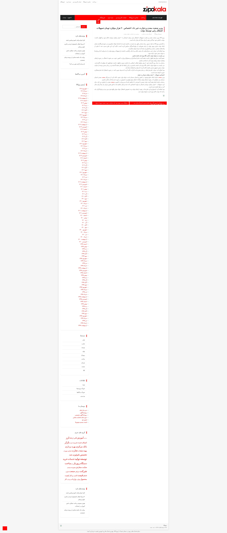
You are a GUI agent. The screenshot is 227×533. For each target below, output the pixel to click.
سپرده (73, 467)
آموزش (80, 438)
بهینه (85, 451)
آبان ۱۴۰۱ (84, 196)
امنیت (71, 443)
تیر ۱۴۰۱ (84, 206)
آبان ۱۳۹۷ (84, 311)
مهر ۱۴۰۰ (84, 227)
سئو (72, 463)
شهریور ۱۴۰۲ (83, 172)
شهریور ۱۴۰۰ (83, 229)
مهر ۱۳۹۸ (84, 284)
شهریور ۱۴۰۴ (83, 115)
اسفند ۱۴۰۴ (83, 100)
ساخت (83, 359)
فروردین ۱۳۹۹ (83, 270)
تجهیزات (65, 451)
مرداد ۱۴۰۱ (84, 203)
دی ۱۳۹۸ (84, 277)
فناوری (67, 471)
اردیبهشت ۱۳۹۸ (82, 296)
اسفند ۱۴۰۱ (83, 186)
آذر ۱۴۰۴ (84, 107)
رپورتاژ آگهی (83, 412)
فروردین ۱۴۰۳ (83, 155)
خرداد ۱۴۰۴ (84, 122)
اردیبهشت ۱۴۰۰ (82, 239)
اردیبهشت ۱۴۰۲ (82, 182)
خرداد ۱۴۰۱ (84, 208)
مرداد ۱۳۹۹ (84, 261)
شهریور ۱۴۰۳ (83, 143)
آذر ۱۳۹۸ (84, 280)
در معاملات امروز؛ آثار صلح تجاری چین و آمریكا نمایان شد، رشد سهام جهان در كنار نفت (149, 103)
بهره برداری (70, 446)
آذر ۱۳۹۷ (84, 308)
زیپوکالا (156, 34)
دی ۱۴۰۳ (84, 134)
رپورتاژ (83, 355)
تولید (128, 34)
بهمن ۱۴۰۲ (84, 160)
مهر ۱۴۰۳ (84, 141)
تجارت (143, 34)
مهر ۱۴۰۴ (84, 112)
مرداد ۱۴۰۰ (84, 232)
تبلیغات (80, 451)
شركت (83, 471)
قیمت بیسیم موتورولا (81, 422)
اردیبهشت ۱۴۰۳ (82, 153)
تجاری (69, 451)
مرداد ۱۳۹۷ (84, 318)
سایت (84, 467)
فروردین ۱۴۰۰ (83, 241)
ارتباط (71, 438)
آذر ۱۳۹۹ (84, 251)
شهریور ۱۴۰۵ (83, 88)
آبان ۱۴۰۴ (84, 110)
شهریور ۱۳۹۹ (83, 258)
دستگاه (83, 463)
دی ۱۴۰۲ (84, 162)
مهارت (78, 479)
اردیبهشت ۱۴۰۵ (82, 98)
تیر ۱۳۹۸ (84, 292)
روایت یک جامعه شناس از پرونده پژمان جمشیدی (74, 59)
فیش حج (84, 420)
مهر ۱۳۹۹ (84, 256)
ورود (83, 384)
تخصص (83, 455)
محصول (83, 479)
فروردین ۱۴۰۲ (83, 184)
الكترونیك (75, 443)
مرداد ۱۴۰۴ (84, 117)
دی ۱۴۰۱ (84, 191)
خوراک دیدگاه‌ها (81, 392)
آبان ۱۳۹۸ (84, 282)
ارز (67, 437)
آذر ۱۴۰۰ (84, 222)
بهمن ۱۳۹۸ (84, 275)
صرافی (77, 471)
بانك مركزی (81, 446)
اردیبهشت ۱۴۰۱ (82, 210)
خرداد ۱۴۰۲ (84, 179)
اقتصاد (79, 443)
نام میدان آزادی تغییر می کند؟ (77, 64)
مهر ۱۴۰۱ (84, 198)
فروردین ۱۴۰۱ (83, 213)
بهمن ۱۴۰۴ (84, 103)
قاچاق (85, 475)
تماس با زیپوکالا (87, 2)
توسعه (83, 347)
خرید (65, 459)
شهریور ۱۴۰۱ (83, 201)
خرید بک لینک (83, 410)
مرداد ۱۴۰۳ (84, 146)
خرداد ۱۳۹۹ (84, 265)
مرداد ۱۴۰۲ (84, 174)
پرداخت (94, 2)
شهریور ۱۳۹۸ (83, 287)
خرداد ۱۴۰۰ (84, 237)
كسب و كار (73, 475)
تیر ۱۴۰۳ (84, 148)
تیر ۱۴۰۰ (84, 234)
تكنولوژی (76, 455)
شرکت (83, 363)
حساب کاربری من (77, 2)
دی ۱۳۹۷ (84, 306)
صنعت (125, 34)
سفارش (79, 467)
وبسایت (68, 479)
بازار (84, 340)
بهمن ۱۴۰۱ (84, 189)
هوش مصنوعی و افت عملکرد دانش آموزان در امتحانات (75, 52)
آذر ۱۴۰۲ (84, 165)
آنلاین (75, 438)
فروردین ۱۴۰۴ (83, 127)
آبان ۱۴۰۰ (84, 225)
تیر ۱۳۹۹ (84, 263)
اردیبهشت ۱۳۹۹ (82, 268)
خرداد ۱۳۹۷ (84, 323)
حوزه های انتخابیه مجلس (80, 417)
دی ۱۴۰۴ (84, 105)
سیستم (69, 467)
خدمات (71, 459)
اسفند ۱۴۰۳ (83, 129)
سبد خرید (68, 2)
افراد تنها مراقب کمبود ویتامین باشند (75, 40)
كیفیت (67, 475)
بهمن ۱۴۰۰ (84, 217)
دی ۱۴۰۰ (84, 220)
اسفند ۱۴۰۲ (83, 158)
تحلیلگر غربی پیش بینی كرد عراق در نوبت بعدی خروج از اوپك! (111, 103)
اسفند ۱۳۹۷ (83, 301)
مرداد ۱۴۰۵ (84, 91)
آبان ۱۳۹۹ (84, 253)
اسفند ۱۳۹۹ (83, 244)
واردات (73, 479)
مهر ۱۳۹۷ (84, 313)
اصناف (84, 443)
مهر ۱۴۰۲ (84, 170)
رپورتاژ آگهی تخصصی (81, 415)
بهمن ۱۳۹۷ (84, 304)
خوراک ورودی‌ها (81, 388)
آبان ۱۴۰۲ (84, 167)
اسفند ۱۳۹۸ (83, 272)
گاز (66, 479)
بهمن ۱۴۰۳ (84, 131)
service (85, 438)
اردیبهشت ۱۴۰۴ (82, 124)
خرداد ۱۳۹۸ (84, 294)
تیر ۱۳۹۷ (84, 320)
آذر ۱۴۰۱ (84, 194)
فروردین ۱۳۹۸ (83, 299)
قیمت (80, 475)
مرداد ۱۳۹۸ (84, 289)
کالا (84, 370)
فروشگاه (62, 2)
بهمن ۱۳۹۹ (84, 246)
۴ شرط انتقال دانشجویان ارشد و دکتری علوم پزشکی (74, 45)
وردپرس (83, 396)
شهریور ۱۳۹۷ (83, 316)
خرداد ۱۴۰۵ (84, 95)
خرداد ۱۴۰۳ (84, 151)
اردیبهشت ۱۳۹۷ (82, 325)
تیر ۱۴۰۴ (84, 119)
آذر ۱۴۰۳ (84, 136)
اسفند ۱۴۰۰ (83, 215)
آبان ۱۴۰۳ (84, 139)
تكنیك (70, 455)
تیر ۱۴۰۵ (84, 93)
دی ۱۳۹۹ (84, 249)
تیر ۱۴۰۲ (84, 177)
